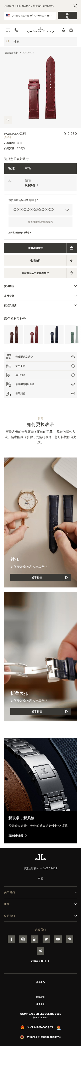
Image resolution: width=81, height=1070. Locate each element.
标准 (11, 168)
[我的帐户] (63, 30)
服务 (7, 904)
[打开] (8, 41)
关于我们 (9, 892)
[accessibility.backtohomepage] (40, 30)
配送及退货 (10, 305)
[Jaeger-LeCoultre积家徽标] (40, 857)
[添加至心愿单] (8, 120)
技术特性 (9, 286)
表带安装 (9, 295)
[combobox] (40, 41)
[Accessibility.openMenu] (8, 30)
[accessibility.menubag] (72, 30)
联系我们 (9, 916)
